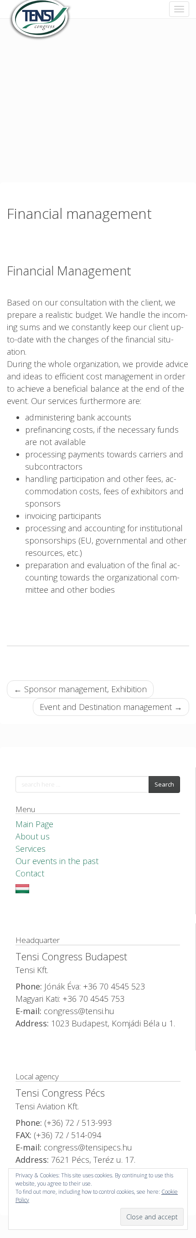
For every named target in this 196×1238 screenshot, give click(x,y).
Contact (29, 873)
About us (32, 836)
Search (164, 784)
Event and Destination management (111, 706)
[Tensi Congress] (41, 9)
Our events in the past (56, 860)
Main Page (34, 823)
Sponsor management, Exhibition (80, 689)
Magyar (22, 888)
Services (30, 848)
